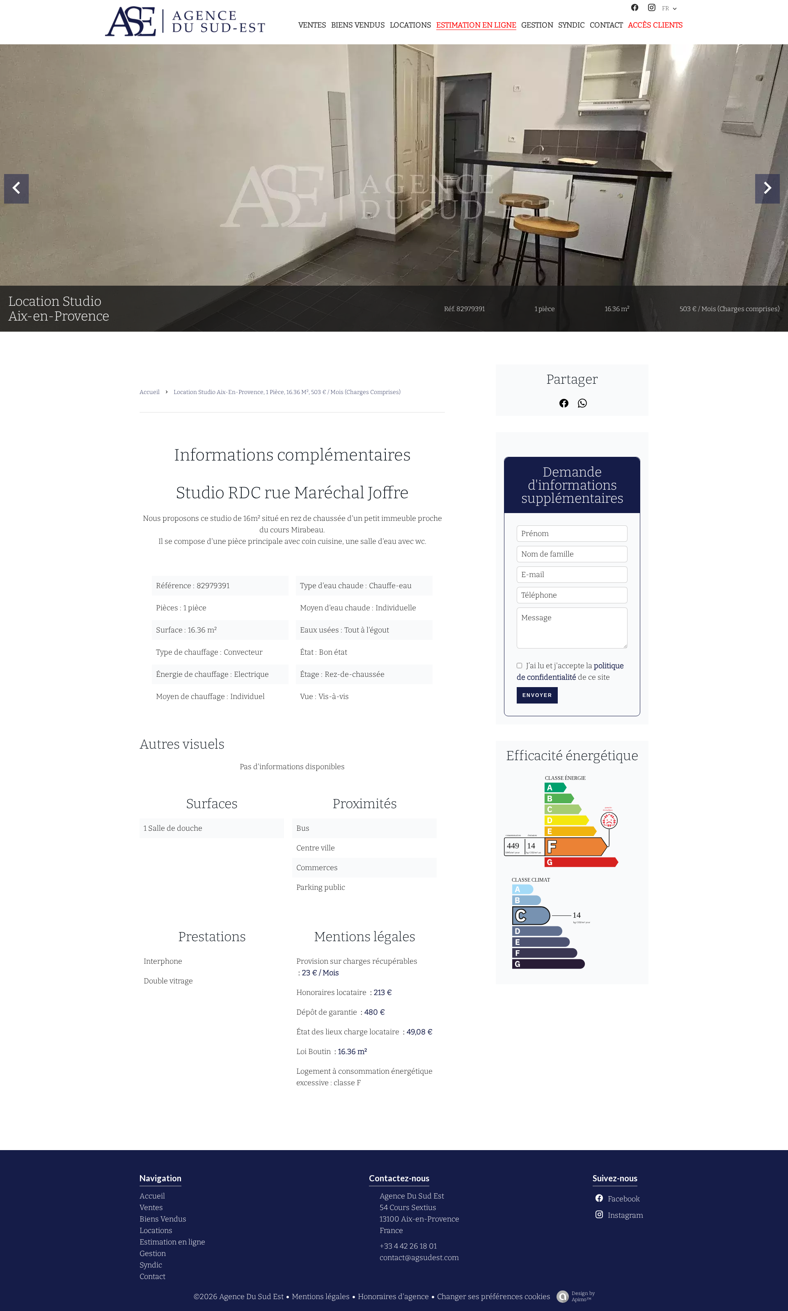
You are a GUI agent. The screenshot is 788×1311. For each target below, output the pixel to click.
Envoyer (537, 695)
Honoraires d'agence (393, 1296)
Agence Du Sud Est (412, 1196)
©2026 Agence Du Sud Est (238, 1296)
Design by (583, 1296)
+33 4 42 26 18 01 (408, 1246)
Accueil (150, 392)
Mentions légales (321, 1296)
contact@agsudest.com (419, 1257)
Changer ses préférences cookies (493, 1296)
